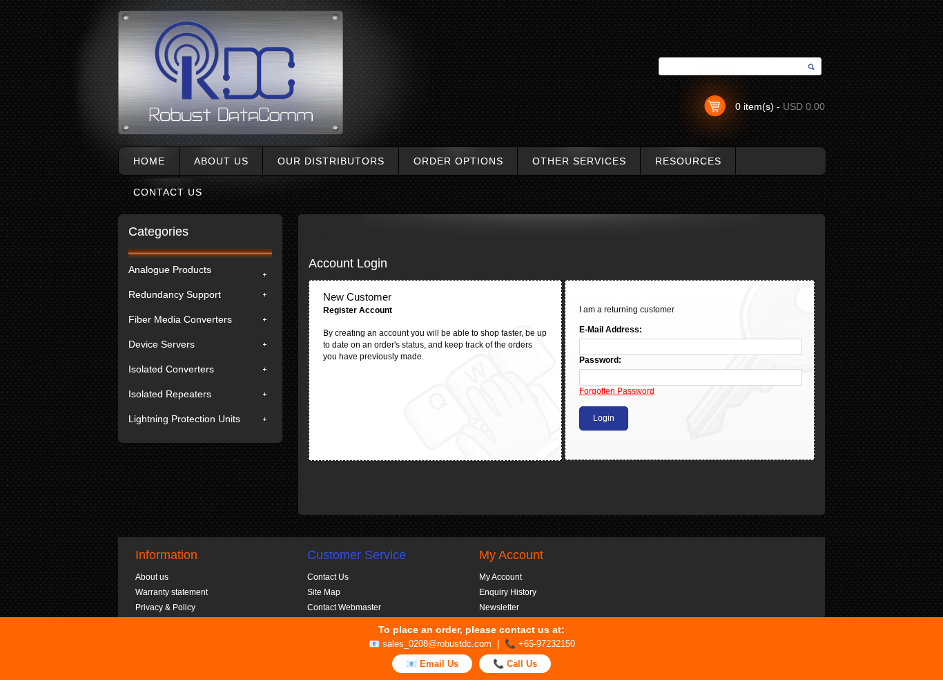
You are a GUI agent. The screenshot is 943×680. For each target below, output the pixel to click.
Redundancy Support (174, 294)
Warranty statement (171, 592)
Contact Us (328, 577)
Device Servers (161, 344)
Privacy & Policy (165, 607)
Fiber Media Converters (180, 319)
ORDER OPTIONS (458, 161)
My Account (500, 577)
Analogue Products (169, 269)
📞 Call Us (515, 664)
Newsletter (499, 607)
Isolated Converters (171, 369)
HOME (149, 161)
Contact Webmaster (344, 607)
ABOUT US (221, 161)
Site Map (323, 592)
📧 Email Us (432, 664)
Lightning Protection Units (184, 418)
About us (151, 577)
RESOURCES (688, 161)
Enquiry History (507, 592)
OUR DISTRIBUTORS (331, 161)
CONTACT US (167, 192)
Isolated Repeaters (169, 393)
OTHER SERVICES (579, 161)
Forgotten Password (616, 391)
